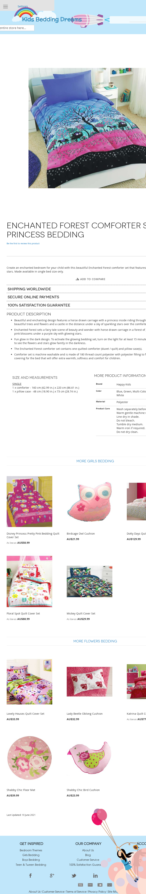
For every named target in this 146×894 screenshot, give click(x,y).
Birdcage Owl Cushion (81, 533)
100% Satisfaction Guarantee (88, 864)
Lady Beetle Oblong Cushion (85, 713)
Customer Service (88, 860)
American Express (90, 885)
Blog (88, 855)
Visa (80, 885)
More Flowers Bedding (95, 641)
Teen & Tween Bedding (31, 864)
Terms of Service (76, 891)
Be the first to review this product (23, 243)
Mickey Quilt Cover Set (81, 613)
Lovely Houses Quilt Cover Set (25, 713)
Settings (23, 6)
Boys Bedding (31, 860)
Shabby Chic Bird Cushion (83, 790)
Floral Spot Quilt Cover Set (23, 613)
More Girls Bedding (95, 461)
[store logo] (46, 16)
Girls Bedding (30, 855)
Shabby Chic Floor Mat (21, 790)
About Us (88, 850)
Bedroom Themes (31, 850)
